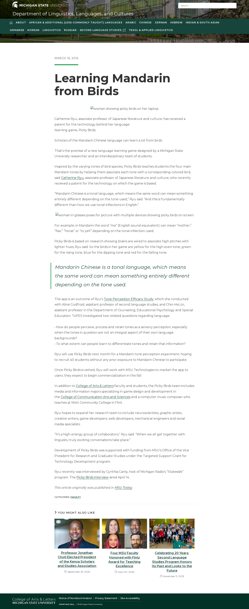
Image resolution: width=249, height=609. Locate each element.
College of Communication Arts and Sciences (95, 397)
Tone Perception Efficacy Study (128, 299)
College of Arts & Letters (95, 386)
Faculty (76, 497)
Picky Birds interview (92, 477)
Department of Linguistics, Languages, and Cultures (72, 14)
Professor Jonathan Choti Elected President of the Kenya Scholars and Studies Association (77, 559)
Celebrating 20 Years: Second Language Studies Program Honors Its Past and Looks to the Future (172, 561)
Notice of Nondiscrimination (75, 598)
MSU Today (123, 487)
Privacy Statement (106, 598)
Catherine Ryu (72, 178)
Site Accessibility (130, 598)
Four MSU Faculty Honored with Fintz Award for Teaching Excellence (124, 559)
